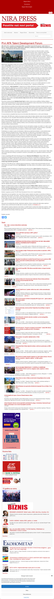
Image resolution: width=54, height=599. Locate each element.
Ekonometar (31, 32)
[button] (52, 575)
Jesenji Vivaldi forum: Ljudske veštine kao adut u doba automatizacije (33, 289)
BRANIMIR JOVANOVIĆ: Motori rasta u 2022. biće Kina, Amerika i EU (29, 512)
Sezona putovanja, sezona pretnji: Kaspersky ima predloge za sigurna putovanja (33, 308)
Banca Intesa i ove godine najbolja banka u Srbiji (27, 337)
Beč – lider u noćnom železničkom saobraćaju (15, 225)
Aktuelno (16, 32)
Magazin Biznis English (27, 7)
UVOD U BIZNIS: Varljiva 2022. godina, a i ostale (23, 520)
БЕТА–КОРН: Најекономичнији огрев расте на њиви (25, 567)
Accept (27, 586)
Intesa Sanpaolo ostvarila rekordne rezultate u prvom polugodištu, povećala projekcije (32, 317)
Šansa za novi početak (41, 32)
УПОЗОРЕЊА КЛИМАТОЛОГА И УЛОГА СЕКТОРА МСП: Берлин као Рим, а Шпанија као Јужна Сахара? (30, 558)
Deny (27, 590)
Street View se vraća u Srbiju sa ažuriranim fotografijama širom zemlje (33, 378)
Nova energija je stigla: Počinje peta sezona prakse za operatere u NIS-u (33, 250)
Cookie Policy (26, 597)
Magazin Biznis (27, 1)
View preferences (27, 594)
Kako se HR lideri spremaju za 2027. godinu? (27, 232)
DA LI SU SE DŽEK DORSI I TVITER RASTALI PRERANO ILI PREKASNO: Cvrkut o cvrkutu (27, 529)
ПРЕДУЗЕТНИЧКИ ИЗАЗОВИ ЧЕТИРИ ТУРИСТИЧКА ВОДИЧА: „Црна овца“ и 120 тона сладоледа (30, 548)
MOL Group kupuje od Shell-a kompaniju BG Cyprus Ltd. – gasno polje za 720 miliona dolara (34, 299)
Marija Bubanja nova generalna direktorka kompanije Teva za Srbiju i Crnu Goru (34, 386)
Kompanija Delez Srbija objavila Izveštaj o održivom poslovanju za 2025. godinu (33, 346)
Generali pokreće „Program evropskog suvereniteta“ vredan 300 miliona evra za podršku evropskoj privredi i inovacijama (33, 328)
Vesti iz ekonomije (8, 32)
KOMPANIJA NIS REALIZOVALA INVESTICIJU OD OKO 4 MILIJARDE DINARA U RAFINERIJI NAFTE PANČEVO (33, 242)
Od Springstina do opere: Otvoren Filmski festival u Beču (18, 395)
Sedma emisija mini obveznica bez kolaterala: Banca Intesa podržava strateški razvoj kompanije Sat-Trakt (32, 279)
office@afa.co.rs (36, 204)
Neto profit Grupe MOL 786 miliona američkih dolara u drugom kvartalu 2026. (33, 269)
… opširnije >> (30, 230)
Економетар (27, 4)
